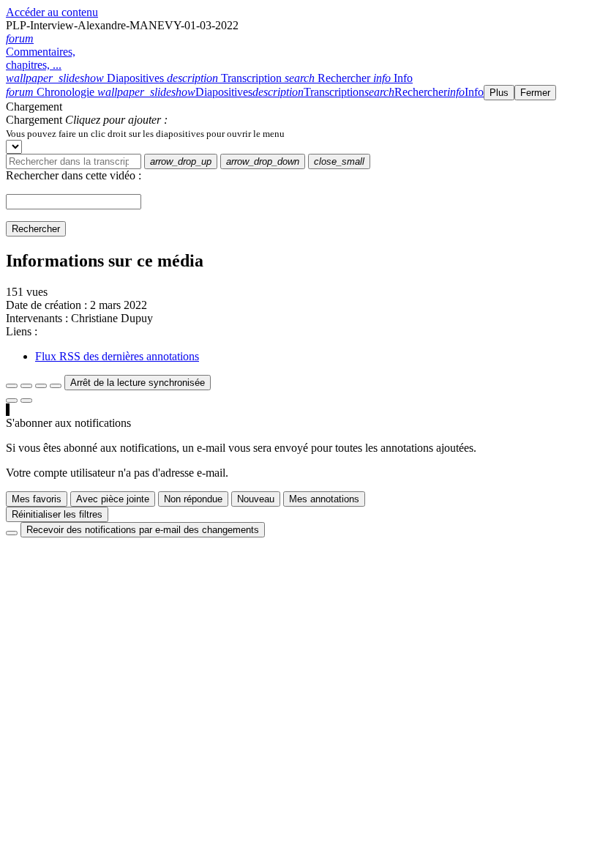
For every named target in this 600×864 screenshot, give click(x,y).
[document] (300, 133)
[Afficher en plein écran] (12, 386)
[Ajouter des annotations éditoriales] (26, 400)
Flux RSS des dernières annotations (117, 356)
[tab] (86, 78)
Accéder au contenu (52, 12)
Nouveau (255, 499)
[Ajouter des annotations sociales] (12, 400)
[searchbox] (73, 161)
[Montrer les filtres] (26, 386)
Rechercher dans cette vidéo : (73, 175)
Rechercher (36, 228)
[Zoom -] (41, 386)
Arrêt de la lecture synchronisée (137, 382)
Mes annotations (324, 499)
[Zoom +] (55, 386)
